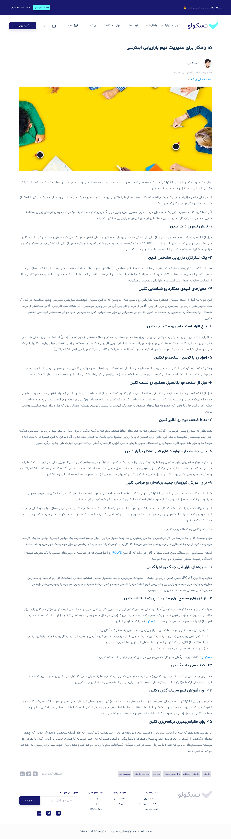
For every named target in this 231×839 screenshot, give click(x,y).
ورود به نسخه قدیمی (20, 7)
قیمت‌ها (133, 25)
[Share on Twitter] (28, 774)
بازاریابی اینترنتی (191, 774)
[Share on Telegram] (35, 774)
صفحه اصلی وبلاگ (201, 79)
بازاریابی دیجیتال (172, 774)
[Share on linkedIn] (22, 774)
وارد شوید (46, 25)
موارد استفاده (96, 808)
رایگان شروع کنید (22, 25)
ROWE (117, 552)
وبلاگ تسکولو (120, 798)
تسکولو (150, 621)
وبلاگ (93, 25)
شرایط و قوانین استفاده (147, 803)
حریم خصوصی (151, 808)
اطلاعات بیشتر (42, 7)
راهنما (70, 25)
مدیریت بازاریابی (141, 774)
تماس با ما (121, 803)
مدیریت (156, 774)
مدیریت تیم (124, 774)
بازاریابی (206, 774)
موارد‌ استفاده (113, 25)
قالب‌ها (99, 798)
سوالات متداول (151, 798)
